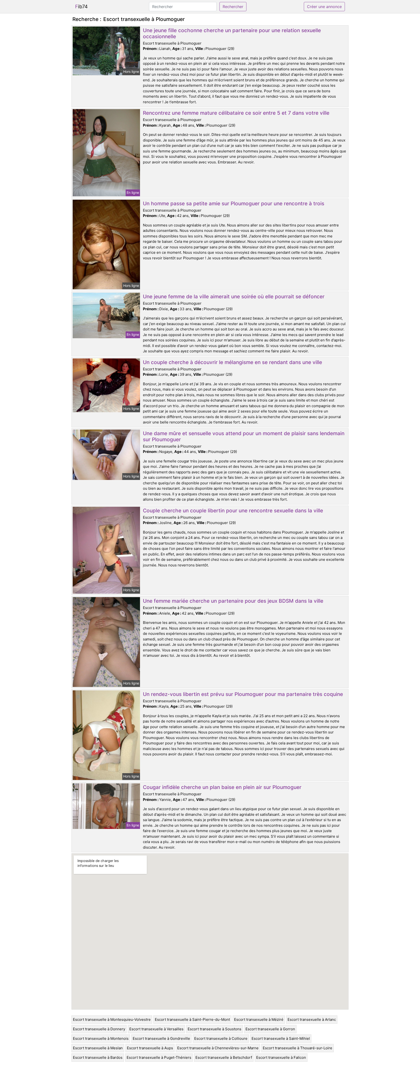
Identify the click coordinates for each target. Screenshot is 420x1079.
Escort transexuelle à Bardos (97, 1057)
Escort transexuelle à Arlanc (312, 1019)
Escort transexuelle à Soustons (214, 1029)
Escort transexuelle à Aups (150, 1048)
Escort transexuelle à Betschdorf (223, 1057)
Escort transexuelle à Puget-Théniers (159, 1057)
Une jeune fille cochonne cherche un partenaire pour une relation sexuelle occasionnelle (232, 33)
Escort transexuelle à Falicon (281, 1057)
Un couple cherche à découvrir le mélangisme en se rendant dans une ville (232, 362)
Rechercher (233, 6)
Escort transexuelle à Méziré (258, 1019)
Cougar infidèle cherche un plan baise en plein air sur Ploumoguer (222, 787)
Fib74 (81, 6)
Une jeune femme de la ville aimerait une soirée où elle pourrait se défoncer (233, 296)
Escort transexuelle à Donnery (99, 1029)
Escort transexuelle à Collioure (220, 1038)
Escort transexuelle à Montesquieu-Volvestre (112, 1019)
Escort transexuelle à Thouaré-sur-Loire (297, 1048)
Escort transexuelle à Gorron (270, 1029)
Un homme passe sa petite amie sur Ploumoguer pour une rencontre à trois (233, 203)
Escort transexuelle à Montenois (101, 1038)
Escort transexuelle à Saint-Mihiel (281, 1038)
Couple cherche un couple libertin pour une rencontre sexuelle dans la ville (233, 510)
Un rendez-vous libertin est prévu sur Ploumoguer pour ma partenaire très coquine (243, 694)
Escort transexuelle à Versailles (156, 1029)
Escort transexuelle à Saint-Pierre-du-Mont (192, 1019)
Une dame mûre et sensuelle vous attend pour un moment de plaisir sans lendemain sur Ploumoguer (243, 436)
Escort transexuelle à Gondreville (161, 1038)
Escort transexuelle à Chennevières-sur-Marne (218, 1048)
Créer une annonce (324, 6)
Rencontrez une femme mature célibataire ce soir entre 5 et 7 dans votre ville (236, 113)
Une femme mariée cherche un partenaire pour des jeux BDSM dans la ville (233, 601)
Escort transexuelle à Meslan (98, 1048)
